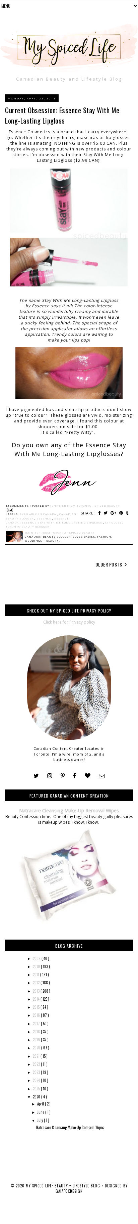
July (40, 1120)
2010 (37, 966)
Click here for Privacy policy (69, 622)
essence (44, 518)
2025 (37, 1088)
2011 (36, 974)
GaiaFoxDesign (69, 1191)
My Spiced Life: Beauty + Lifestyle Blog (63, 1185)
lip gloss (114, 522)
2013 (37, 991)
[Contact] (102, 776)
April (41, 1103)
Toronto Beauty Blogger (27, 526)
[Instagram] (49, 776)
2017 (37, 1023)
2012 (37, 982)
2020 (37, 1047)
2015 (37, 1007)
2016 (37, 1015)
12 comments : (19, 505)
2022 (37, 1064)
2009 (37, 958)
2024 (37, 1080)
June (41, 1112)
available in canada (38, 514)
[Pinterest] (63, 776)
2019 (37, 1039)
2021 (37, 1056)
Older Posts (109, 564)
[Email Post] (9, 509)
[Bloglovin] (87, 776)
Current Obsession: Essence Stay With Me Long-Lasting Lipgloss (62, 115)
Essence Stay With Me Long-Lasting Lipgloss (62, 522)
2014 (37, 999)
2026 (37, 1096)
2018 (37, 1031)
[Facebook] (74, 776)
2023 (37, 1072)
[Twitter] (36, 776)
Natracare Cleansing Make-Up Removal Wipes (69, 810)
